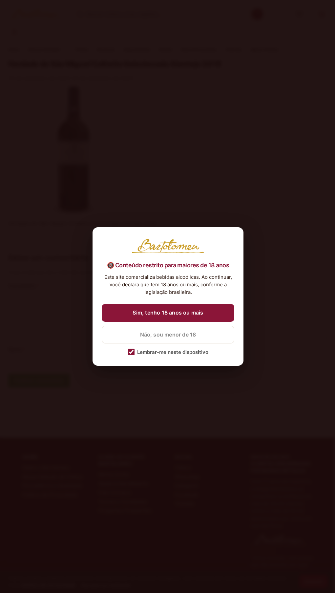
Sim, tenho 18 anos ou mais (168, 312)
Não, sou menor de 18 (168, 334)
